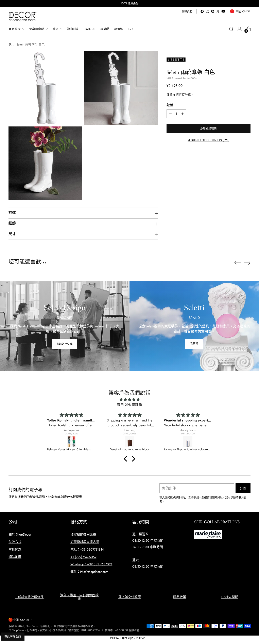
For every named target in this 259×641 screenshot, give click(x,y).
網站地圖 (14, 557)
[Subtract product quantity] (170, 114)
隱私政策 (179, 597)
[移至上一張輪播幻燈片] (237, 262)
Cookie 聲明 (229, 597)
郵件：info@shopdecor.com (89, 571)
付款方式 (14, 542)
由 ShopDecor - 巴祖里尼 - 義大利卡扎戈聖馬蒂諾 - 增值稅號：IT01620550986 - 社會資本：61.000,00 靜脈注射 (73, 630)
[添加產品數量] (182, 114)
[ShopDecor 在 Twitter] (218, 11)
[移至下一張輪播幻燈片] (247, 262)
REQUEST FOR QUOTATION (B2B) (208, 140)
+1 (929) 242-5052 (83, 557)
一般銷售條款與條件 (29, 597)
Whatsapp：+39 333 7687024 (91, 564)
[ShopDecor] (22, 16)
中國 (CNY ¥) (21, 620)
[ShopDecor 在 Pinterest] (212, 11)
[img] (129, 399)
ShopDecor (32, 626)
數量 (170, 105)
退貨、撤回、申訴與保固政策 (79, 597)
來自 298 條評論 (129, 404)
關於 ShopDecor (19, 534)
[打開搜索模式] (231, 29)
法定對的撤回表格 (83, 534)
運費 (170, 94)
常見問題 (14, 549)
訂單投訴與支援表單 (84, 542)
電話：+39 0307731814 (87, 549)
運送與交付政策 (129, 597)
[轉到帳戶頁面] (240, 29)
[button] (126, 459)
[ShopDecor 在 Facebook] (202, 11)
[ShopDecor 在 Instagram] (207, 11)
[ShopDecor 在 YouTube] (223, 11)
